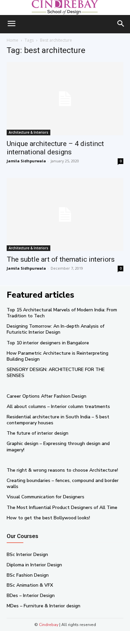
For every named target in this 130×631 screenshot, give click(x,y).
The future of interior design (37, 433)
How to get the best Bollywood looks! (48, 518)
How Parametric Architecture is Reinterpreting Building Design (57, 356)
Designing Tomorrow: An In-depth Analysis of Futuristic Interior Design (55, 329)
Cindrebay (48, 624)
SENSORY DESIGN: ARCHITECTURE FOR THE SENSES (56, 372)
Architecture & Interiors (28, 132)
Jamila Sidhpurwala (26, 160)
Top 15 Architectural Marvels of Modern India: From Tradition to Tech (62, 313)
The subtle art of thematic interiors (61, 259)
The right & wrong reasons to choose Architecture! (62, 470)
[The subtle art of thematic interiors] (65, 214)
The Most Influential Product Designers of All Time (62, 507)
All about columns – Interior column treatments (58, 406)
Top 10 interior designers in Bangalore (48, 343)
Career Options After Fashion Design (46, 396)
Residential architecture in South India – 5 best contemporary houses (58, 420)
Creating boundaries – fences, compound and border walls (63, 483)
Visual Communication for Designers (45, 497)
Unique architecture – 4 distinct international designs (55, 148)
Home (12, 40)
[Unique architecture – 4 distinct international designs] (65, 98)
